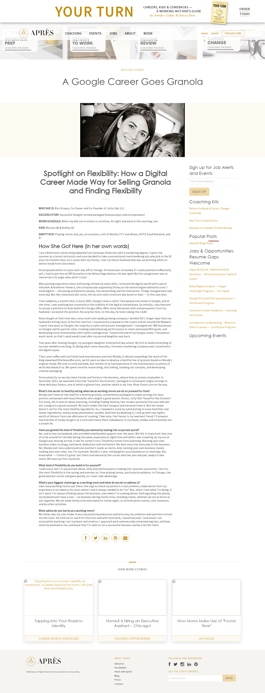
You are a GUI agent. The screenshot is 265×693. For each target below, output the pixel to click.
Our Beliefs (120, 667)
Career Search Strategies (59, 638)
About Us (119, 663)
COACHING (73, 33)
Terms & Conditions (60, 672)
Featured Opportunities (132, 638)
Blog (116, 675)
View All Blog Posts (201, 243)
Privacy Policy (74, 672)
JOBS (113, 33)
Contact (118, 683)
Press (117, 679)
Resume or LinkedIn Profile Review (210, 228)
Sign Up (214, 33)
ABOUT (130, 33)
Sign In (204, 33)
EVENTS (95, 33)
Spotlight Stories (132, 69)
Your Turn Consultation (203, 220)
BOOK (148, 33)
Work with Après (123, 671)
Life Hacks (206, 638)
